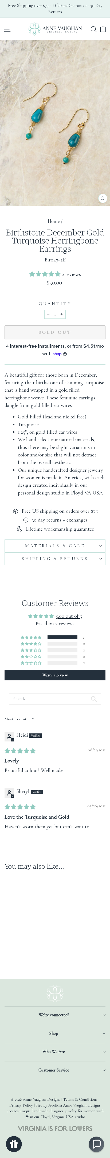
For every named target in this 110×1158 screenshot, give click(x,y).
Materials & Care (55, 546)
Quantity (55, 303)
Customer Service (53, 1070)
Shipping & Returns (55, 558)
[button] (45, 274)
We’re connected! (54, 1015)
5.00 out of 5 (69, 616)
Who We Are (53, 1051)
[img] (20, 751)
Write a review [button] (55, 675)
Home (54, 221)
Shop (53, 1033)
